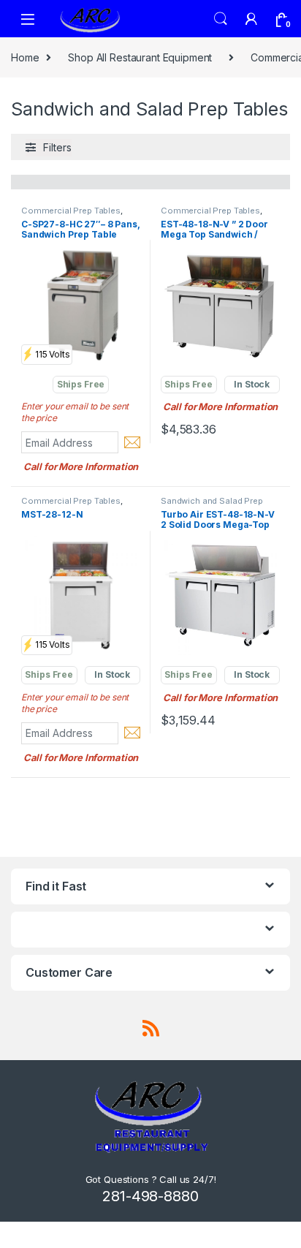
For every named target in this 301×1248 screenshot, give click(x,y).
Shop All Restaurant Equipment (140, 57)
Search (221, 19)
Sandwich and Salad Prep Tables (212, 505)
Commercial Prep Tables (71, 210)
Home (25, 57)
